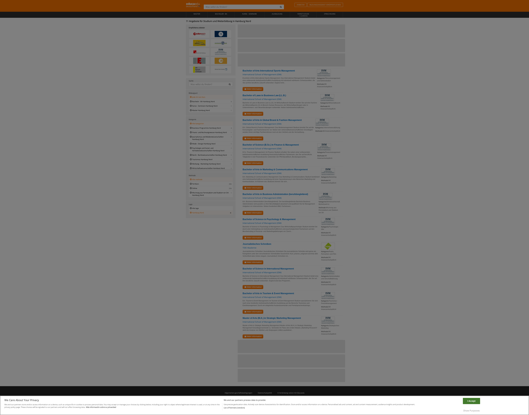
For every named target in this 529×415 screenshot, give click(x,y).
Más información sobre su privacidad (101, 407)
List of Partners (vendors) (234, 407)
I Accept (471, 400)
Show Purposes (471, 410)
